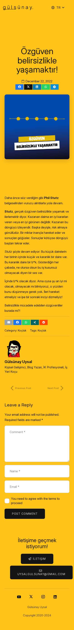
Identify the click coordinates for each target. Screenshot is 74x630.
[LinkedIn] (55, 596)
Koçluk (22, 330)
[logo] (18, 7)
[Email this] (9, 322)
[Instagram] (43, 596)
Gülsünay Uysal (18, 361)
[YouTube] (19, 596)
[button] (57, 8)
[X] (30, 596)
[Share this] (19, 87)
